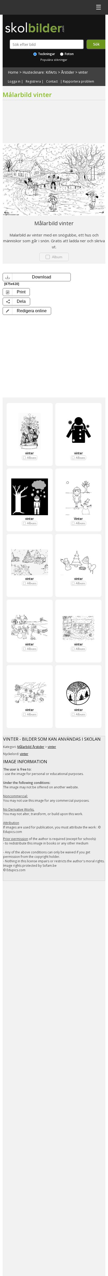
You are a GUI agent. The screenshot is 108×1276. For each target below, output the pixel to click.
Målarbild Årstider (30, 747)
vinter (83, 72)
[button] (27, 311)
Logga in (14, 81)
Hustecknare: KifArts (40, 72)
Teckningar (46, 54)
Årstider (67, 72)
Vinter (78, 518)
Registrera (33, 81)
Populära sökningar (53, 60)
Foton (69, 54)
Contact (52, 81)
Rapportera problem (78, 81)
